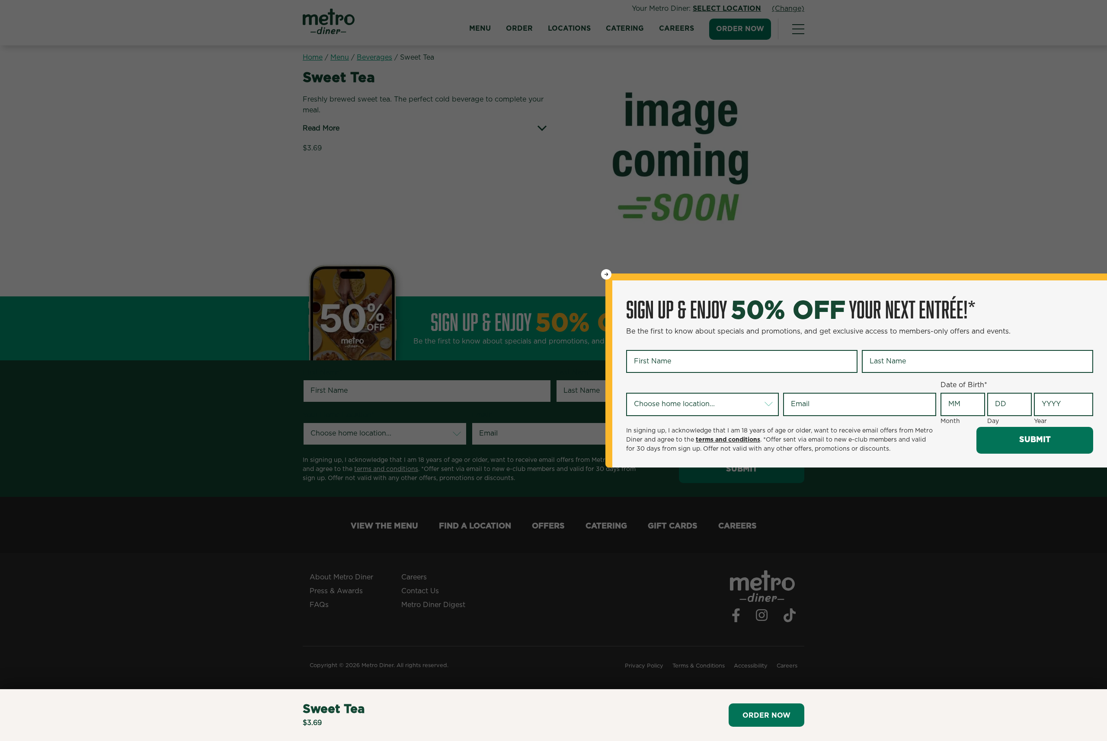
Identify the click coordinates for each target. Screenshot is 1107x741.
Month (950, 421)
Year (1040, 421)
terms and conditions (728, 440)
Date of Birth (964, 385)
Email (794, 385)
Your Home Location (662, 385)
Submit (1035, 440)
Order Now (766, 715)
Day (993, 421)
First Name (646, 342)
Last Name (881, 342)
